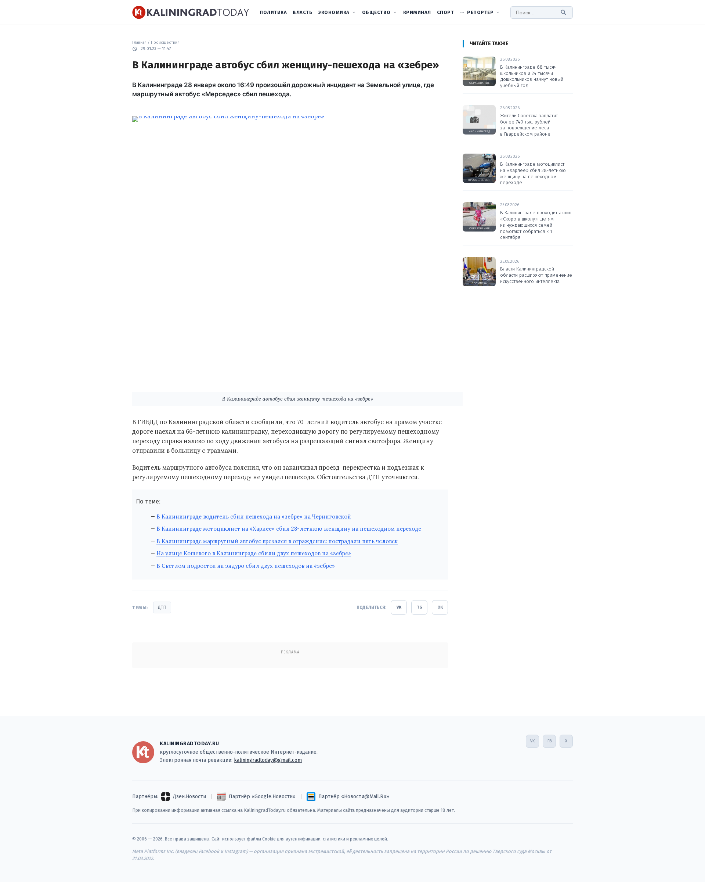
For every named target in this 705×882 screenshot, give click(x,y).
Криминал (417, 12)
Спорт (445, 12)
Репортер (480, 12)
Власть (302, 12)
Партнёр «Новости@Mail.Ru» (353, 796)
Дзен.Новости (189, 796)
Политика (273, 12)
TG (419, 607)
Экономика (334, 12)
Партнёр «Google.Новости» (262, 796)
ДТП (162, 607)
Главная (139, 42)
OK (440, 607)
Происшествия (165, 42)
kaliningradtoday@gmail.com (268, 760)
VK (399, 607)
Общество (376, 12)
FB (549, 741)
